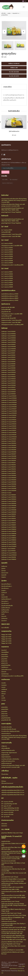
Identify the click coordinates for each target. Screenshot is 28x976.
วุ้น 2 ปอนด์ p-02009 (7, 263)
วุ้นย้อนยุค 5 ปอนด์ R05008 (8, 510)
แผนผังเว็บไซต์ (5, 967)
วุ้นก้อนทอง (4, 618)
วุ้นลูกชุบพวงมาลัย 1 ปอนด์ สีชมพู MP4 (11, 234)
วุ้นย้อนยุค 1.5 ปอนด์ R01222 (8, 553)
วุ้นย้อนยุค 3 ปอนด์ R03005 (8, 482)
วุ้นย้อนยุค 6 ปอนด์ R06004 (8, 529)
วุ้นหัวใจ (3, 568)
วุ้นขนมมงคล (4, 573)
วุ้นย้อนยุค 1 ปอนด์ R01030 (8, 394)
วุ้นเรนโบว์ (4, 620)
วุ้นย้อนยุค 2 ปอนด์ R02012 (8, 465)
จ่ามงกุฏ (3, 700)
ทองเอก (3, 687)
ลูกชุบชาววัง (4, 663)
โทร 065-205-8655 (14, 72)
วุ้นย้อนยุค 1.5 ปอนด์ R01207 (8, 409)
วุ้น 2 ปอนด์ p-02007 (7, 258)
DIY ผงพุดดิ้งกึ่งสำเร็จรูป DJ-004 (10, 810)
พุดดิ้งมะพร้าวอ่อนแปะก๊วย (8, 761)
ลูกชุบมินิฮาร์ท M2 (6, 312)
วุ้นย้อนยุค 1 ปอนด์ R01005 (8, 340)
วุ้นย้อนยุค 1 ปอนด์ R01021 (8, 374)
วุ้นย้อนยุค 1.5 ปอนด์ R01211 (8, 417)
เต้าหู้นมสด (4, 746)
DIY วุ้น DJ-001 (5, 817)
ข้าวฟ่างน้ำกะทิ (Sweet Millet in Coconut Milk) (13, 879)
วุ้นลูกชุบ (3, 577)
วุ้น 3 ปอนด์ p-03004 (7, 274)
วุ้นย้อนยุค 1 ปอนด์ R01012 (8, 355)
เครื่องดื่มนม (5, 771)
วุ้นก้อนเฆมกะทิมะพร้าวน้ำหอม (8, 921)
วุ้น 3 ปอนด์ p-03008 (7, 285)
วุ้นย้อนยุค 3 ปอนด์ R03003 (8, 478)
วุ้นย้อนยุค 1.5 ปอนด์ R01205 (8, 405)
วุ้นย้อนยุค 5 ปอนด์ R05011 (8, 516)
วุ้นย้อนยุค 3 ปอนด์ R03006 (8, 484)
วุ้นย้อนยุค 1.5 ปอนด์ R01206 (8, 407)
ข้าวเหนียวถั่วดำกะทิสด (7, 867)
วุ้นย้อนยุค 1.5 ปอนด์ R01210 (8, 415)
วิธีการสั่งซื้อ (5, 179)
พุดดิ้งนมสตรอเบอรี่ (6, 763)
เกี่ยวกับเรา (4, 962)
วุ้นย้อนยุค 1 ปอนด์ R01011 (8, 353)
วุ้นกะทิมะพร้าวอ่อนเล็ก (7, 605)
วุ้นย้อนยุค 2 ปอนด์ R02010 (8, 460)
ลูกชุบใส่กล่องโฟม (5, 665)
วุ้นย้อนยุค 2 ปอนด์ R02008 (8, 456)
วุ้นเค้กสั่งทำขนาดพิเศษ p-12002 (9, 300)
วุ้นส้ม (2, 595)
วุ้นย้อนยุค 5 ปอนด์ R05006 (8, 505)
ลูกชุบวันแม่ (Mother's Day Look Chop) (12, 833)
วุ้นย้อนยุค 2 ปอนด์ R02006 (8, 452)
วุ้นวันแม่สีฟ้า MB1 (6, 232)
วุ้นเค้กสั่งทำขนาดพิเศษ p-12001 (9, 296)
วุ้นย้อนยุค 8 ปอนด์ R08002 (8, 538)
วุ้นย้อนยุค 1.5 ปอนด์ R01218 (8, 432)
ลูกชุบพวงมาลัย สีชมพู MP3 (8, 318)
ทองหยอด (4, 685)
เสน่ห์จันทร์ (4, 689)
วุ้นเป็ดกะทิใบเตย (5, 608)
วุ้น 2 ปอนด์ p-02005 (7, 254)
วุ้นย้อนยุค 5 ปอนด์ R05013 (8, 520)
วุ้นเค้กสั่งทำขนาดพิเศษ (8, 290)
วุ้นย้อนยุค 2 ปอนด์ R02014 (8, 469)
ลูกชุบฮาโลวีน (4, 656)
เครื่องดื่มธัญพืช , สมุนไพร (9, 778)
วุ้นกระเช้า (3, 616)
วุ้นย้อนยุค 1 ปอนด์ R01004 (8, 338)
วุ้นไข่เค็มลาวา (4, 667)
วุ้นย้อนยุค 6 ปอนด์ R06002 (8, 527)
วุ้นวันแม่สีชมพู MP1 (6, 316)
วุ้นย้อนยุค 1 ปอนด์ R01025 (8, 383)
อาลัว (2, 696)
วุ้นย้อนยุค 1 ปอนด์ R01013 (8, 357)
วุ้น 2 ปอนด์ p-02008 (7, 260)
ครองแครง (4, 826)
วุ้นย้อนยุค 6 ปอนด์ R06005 (8, 531)
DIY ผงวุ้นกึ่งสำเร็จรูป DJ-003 (9, 804)
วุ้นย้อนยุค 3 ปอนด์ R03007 (8, 486)
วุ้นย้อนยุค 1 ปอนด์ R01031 (8, 548)
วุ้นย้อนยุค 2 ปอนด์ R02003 (8, 445)
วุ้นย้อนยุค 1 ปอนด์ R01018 (8, 368)
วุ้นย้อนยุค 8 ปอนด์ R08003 (8, 540)
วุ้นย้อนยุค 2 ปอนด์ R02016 (8, 557)
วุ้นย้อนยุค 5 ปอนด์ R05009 (8, 512)
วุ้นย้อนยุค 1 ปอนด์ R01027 (8, 387)
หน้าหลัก (3, 13)
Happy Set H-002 (6, 639)
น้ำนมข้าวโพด (4, 774)
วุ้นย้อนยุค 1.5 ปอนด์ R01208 (8, 411)
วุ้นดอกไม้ (3, 575)
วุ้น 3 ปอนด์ (4, 268)
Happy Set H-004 (6, 643)
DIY (2, 798)
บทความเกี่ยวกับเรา (13, 962)
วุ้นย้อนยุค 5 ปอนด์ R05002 (8, 497)
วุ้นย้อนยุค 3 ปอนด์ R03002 (8, 475)
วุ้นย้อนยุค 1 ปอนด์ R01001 (8, 331)
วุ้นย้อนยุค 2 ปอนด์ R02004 (8, 447)
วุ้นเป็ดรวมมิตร (5, 610)
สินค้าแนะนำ (4, 216)
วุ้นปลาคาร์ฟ (4, 597)
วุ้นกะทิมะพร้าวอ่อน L (6, 586)
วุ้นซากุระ (3, 570)
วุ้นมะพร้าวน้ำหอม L (6, 584)
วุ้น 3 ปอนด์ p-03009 (7, 287)
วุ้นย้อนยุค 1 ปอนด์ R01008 (8, 346)
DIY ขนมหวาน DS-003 (7, 814)
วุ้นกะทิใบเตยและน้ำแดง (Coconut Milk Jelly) (13, 895)
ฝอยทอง (3, 691)
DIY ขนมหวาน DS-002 (7, 812)
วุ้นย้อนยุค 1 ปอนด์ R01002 (8, 334)
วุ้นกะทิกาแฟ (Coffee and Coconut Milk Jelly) (13, 939)
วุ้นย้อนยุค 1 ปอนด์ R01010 (8, 351)
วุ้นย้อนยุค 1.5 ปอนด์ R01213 (8, 422)
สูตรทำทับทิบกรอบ (6, 964)
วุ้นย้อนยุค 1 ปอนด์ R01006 (8, 342)
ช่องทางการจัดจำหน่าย (7, 183)
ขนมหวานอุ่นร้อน (6, 723)
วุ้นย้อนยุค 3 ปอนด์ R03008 (8, 488)
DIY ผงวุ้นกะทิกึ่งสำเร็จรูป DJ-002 (10, 808)
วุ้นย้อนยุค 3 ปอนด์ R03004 (8, 480)
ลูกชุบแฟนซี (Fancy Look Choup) (10, 901)
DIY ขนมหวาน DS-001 (7, 802)
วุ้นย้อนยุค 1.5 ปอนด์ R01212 (8, 420)
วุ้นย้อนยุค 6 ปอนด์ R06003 (8, 559)
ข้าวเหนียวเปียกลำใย (6, 727)
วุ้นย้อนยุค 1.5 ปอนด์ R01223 (8, 555)
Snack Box (5, 624)
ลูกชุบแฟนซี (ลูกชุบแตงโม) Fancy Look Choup (13, 915)
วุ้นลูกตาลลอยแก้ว (6, 757)
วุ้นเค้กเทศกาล (5, 304)
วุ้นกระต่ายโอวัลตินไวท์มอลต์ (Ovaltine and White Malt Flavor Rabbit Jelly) (12, 209)
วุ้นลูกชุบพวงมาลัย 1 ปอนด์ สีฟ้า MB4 (11, 236)
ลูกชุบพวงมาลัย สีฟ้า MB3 (8, 307)
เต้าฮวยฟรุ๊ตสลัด (5, 748)
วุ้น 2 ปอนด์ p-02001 (7, 243)
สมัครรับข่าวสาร (5, 172)
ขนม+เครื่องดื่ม (5, 627)
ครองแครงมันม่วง (6, 733)
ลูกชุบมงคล (4, 661)
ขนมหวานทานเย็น (6, 743)
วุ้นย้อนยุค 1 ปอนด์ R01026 (8, 385)
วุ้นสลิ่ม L (3, 590)
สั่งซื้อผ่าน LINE (14, 68)
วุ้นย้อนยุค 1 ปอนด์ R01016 (8, 364)
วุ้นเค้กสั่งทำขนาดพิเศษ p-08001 (9, 298)
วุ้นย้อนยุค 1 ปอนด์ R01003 (8, 336)
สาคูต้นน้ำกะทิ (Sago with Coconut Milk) (12, 887)
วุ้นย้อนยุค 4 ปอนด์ (6, 493)
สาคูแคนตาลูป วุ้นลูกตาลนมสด (9, 752)
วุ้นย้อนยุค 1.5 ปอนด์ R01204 (8, 402)
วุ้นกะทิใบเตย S (5, 603)
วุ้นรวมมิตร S (4, 601)
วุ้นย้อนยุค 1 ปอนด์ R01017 (8, 366)
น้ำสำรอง (3, 781)
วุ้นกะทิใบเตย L (5, 588)
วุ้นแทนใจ (3, 672)
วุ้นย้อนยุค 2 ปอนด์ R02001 (8, 441)
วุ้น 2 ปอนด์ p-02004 (7, 252)
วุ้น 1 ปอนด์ (4, 226)
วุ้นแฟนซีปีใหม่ (5, 652)
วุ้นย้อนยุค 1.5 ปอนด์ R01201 (8, 396)
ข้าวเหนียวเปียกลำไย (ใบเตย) (8, 729)
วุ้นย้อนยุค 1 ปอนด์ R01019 (8, 370)
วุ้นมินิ (2, 614)
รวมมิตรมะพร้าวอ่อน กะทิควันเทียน (10, 759)
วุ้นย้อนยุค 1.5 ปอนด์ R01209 (8, 413)
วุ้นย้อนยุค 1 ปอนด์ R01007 (8, 344)
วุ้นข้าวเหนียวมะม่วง (14, 131)
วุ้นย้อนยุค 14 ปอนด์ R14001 (8, 542)
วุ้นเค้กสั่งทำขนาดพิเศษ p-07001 (9, 294)
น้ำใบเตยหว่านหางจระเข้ (7, 783)
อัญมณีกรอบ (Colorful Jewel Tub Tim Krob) (13, 929)
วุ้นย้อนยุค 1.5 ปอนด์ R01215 (8, 426)
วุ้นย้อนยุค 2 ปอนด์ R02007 (8, 454)
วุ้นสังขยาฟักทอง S (6, 599)
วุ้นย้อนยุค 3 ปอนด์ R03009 (8, 490)
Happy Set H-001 (6, 637)
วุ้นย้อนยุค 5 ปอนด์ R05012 (8, 518)
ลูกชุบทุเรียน (4, 654)
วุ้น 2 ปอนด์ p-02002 (7, 248)
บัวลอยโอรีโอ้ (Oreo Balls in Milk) (10, 889)
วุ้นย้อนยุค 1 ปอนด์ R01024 (8, 381)
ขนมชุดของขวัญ (6, 631)
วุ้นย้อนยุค (4, 328)
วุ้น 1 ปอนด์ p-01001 (6, 230)
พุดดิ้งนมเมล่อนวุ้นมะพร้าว (8, 750)
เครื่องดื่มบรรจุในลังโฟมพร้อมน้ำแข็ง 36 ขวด (12, 795)
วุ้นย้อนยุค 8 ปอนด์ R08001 (8, 536)
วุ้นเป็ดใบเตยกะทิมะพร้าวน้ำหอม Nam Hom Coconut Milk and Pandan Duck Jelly (12, 932)
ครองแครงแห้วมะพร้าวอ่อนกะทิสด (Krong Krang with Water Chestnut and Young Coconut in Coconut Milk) (14, 200)
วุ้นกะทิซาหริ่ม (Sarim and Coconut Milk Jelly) (13, 927)
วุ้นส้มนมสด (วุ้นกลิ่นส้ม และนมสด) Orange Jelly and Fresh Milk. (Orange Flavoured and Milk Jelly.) (13, 905)
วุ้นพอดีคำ (4, 563)
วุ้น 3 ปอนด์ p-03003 (7, 283)
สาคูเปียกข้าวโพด (5, 841)
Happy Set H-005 (6, 634)
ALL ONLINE (5, 829)
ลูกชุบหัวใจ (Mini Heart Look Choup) (11, 913)
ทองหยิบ (3, 683)
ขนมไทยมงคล (5, 679)
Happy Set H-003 (6, 641)
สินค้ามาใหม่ (4, 195)
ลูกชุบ (9, 13)
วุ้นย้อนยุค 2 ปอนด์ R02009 (8, 458)
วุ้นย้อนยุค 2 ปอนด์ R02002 (8, 443)
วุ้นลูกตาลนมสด (5, 755)
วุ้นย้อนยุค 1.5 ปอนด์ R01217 (8, 430)
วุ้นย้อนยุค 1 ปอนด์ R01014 (8, 359)
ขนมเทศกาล (15, 13)
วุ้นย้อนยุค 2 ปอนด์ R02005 (8, 450)
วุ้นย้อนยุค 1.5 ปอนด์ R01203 (8, 400)
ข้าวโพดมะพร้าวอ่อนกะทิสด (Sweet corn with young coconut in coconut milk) (13, 205)
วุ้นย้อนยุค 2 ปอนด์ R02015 (8, 471)
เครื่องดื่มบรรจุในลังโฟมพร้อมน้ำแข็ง (12, 787)
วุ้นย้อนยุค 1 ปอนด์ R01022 (8, 377)
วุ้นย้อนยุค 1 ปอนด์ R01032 (8, 551)
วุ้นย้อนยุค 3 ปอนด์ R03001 (8, 473)
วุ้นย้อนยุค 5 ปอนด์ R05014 (8, 523)
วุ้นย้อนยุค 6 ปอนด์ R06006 (8, 533)
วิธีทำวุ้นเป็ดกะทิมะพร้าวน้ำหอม (9, 965)
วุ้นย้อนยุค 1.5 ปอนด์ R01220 (8, 437)
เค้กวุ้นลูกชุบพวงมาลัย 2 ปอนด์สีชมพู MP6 (12, 265)
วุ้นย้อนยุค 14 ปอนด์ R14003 (8, 546)
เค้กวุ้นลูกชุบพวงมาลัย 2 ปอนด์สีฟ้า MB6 (11, 245)
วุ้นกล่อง (4, 581)
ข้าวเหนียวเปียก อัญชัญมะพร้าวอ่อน (10, 731)
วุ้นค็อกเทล (4, 566)
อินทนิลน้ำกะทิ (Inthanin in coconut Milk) (12, 950)
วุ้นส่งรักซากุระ (5, 674)
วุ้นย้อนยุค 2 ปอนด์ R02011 (8, 463)
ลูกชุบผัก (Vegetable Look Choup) (10, 944)
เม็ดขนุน (3, 694)
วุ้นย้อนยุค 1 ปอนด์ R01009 (8, 349)
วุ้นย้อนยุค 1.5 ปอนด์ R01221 (8, 439)
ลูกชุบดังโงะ (4, 659)
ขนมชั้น (3, 698)
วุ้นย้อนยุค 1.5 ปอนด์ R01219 (8, 435)
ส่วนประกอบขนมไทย (7, 820)
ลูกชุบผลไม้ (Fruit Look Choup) (9, 877)
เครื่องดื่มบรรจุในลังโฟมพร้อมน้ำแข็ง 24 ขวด (12, 792)
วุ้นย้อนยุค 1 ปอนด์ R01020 (8, 372)
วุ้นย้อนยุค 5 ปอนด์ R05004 (8, 501)
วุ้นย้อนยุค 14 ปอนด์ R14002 (8, 544)
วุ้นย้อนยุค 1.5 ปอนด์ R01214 (8, 424)
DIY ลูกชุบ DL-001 (6, 806)
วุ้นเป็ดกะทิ (4, 593)
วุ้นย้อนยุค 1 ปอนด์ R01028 (8, 389)
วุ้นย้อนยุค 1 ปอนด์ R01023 (8, 379)
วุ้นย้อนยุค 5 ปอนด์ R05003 (8, 499)
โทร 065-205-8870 (14, 76)
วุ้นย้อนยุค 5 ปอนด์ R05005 (8, 503)
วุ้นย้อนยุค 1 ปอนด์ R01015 (8, 362)
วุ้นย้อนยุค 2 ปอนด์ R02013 (8, 467)
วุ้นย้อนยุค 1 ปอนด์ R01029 (8, 392)
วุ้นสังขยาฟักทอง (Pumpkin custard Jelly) (12, 881)
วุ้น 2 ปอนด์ (4, 240)
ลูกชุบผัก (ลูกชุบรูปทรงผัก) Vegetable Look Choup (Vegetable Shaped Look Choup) (12, 936)
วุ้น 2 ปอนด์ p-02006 (7, 256)
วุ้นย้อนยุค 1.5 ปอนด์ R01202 (8, 398)
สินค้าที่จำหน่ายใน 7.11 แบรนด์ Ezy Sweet (11, 837)
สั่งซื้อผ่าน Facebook (14, 63)
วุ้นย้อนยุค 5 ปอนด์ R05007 (8, 508)
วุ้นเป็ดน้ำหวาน (5, 612)
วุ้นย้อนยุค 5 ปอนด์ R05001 (8, 495)
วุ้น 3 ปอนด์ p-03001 (7, 272)
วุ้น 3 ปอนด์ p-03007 (7, 280)
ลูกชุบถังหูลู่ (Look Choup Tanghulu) (11, 212)
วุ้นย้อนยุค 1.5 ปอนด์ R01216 (8, 428)
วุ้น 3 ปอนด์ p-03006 (7, 278)
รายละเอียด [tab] (7, 86)
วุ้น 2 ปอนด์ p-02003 (7, 250)
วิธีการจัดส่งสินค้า (14, 179)
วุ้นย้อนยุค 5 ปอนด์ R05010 (8, 514)
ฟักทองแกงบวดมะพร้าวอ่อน (8, 861)
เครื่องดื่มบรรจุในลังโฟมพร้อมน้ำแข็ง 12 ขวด (12, 790)
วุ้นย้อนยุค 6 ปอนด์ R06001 (8, 525)
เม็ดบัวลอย (4, 824)
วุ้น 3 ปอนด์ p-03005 (7, 276)
